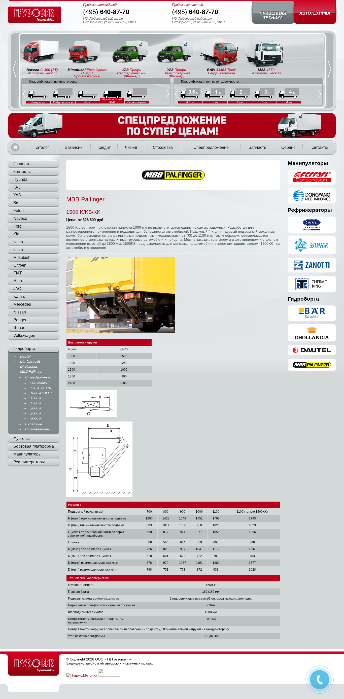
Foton (18, 210)
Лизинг (131, 147)
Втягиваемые (37, 429)
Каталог (42, 147)
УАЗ (17, 195)
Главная (15, 147)
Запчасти (257, 147)
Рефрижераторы (29, 462)
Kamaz (19, 296)
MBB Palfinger (31, 371)
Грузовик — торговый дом (34, 15)
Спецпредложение (211, 147)
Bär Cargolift (30, 361)
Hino (17, 281)
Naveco (20, 218)
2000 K (36, 408)
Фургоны (21, 438)
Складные (33, 424)
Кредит (104, 147)
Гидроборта (24, 348)
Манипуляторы (27, 454)
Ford (17, 226)
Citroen (19, 265)
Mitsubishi (22, 257)
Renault (20, 328)
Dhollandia (28, 366)
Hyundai (20, 179)
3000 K (36, 418)
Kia (16, 234)
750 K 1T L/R (40, 388)
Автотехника (314, 13)
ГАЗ (17, 187)
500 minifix (38, 383)
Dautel (25, 356)
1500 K (36, 403)
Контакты (319, 147)
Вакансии (74, 147)
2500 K (36, 413)
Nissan (19, 312)
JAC (17, 289)
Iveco (18, 242)
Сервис (288, 147)
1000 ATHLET (41, 393)
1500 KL (37, 398)
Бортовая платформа (33, 446)
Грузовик (33, 665)
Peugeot (20, 320)
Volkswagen (24, 335)
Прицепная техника (273, 15)
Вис (16, 203)
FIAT (17, 273)
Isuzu (18, 250)
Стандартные (37, 377)
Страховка (163, 147)
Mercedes (22, 304)
